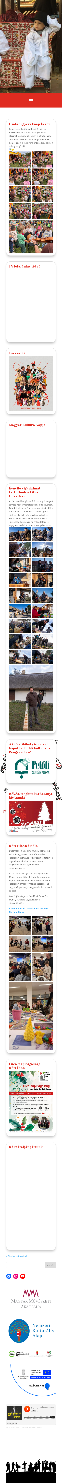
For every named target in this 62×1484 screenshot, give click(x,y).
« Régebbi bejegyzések (16, 1256)
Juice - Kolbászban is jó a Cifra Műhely (29, 1427)
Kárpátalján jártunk (26, 1147)
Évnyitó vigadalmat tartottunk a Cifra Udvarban (25, 492)
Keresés (50, 1265)
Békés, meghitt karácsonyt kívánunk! (30, 796)
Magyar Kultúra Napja (27, 425)
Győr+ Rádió (10, 1427)
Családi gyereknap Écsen (29, 124)
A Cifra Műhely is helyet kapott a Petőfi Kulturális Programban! (29, 748)
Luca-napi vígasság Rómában (24, 1066)
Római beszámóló (23, 846)
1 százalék (17, 353)
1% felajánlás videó (25, 266)
